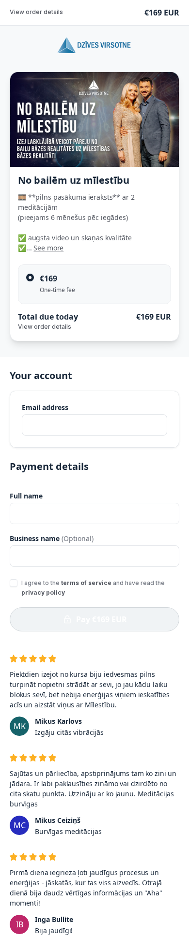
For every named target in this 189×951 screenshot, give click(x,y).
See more (48, 247)
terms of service (86, 582)
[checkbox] (13, 583)
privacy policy (43, 592)
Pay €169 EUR (101, 619)
